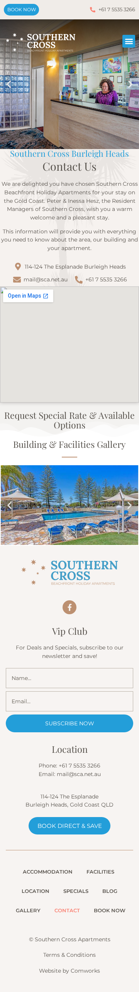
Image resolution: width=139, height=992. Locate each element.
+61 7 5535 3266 (79, 765)
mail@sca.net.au (79, 774)
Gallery (28, 910)
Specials (75, 891)
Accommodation (48, 872)
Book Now (109, 910)
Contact (67, 910)
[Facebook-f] (69, 607)
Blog (109, 891)
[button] (128, 41)
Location (35, 891)
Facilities (100, 872)
